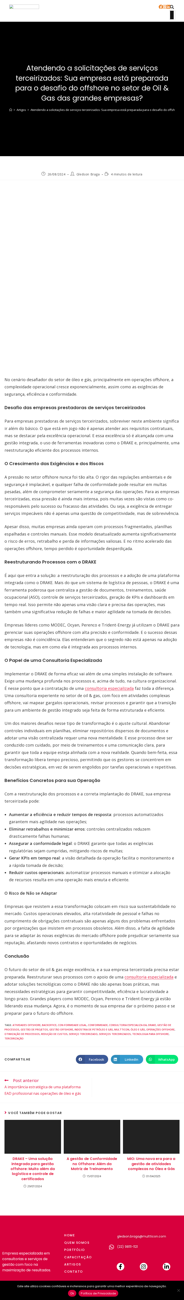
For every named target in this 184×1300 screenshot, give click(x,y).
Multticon (121, 1029)
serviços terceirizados (115, 1034)
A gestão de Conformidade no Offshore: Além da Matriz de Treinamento (92, 1163)
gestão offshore (61, 1029)
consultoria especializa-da (128, 1025)
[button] (150, 11)
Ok (72, 1293)
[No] (178, 1290)
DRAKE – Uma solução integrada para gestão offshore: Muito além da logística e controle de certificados (33, 1168)
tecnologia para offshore (150, 1034)
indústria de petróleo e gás (93, 1029)
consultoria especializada (109, 688)
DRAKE (152, 1025)
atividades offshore (27, 1025)
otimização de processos (22, 1034)
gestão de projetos (34, 1029)
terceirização (14, 1038)
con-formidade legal (72, 1025)
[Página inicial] (10, 110)
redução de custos (54, 1034)
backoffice (49, 1025)
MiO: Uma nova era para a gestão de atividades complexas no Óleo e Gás (151, 1163)
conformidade (98, 1025)
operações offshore (160, 1029)
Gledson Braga (88, 174)
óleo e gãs (138, 1029)
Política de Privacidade (98, 1293)
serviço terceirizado (83, 1034)
